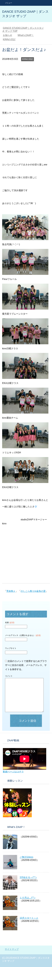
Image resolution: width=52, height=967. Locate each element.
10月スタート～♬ (29, 918)
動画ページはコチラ (13, 771)
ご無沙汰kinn (26, 857)
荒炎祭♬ (11, 591)
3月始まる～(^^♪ (28, 877)
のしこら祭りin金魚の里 (33, 591)
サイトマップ (12, 949)
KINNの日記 (27, 59)
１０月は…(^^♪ (27, 897)
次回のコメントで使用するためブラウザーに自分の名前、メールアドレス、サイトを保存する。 (26, 665)
